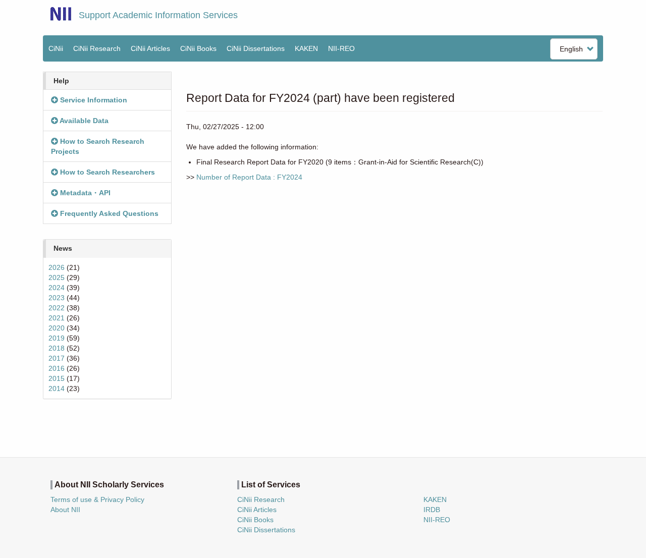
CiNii (55, 48)
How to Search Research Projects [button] (97, 146)
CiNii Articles (150, 48)
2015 (56, 378)
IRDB (431, 510)
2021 (56, 318)
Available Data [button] (83, 121)
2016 (56, 368)
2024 (56, 288)
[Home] (60, 14)
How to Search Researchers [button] (106, 172)
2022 (56, 308)
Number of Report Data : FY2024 (249, 177)
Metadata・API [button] (84, 193)
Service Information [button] (92, 100)
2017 (56, 358)
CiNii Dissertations (256, 48)
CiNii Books (198, 48)
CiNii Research (97, 48)
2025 (56, 277)
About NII (65, 510)
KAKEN (306, 48)
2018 (56, 348)
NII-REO (341, 48)
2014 (56, 388)
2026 (56, 267)
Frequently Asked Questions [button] (108, 213)
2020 (56, 328)
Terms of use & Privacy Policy (97, 499)
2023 (56, 298)
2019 (56, 338)
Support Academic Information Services (158, 15)
